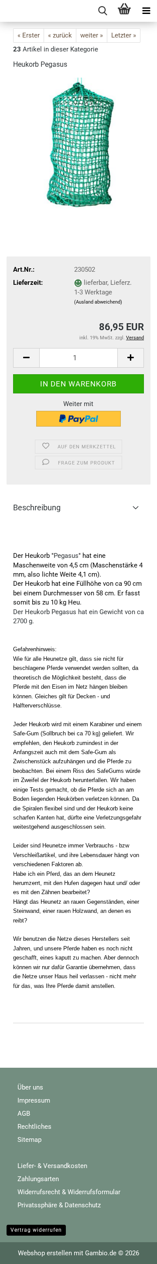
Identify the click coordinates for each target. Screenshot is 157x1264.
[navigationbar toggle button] (146, 11)
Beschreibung (37, 507)
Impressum (33, 1100)
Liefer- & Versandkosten (52, 1166)
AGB (23, 1113)
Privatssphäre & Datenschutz (59, 1205)
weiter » (91, 35)
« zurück (60, 35)
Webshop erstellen (45, 1253)
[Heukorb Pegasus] (78, 143)
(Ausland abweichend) (98, 302)
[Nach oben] (133, 1251)
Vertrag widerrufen (36, 1230)
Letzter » (123, 35)
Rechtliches (34, 1127)
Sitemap (29, 1140)
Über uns (30, 1087)
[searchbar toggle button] (102, 11)
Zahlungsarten (38, 1179)
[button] (26, 358)
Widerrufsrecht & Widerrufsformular (68, 1192)
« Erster (28, 35)
